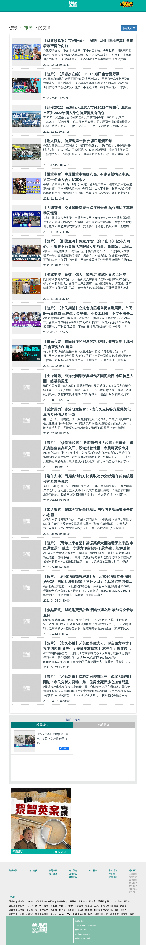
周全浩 (29, 910)
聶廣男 (45, 914)
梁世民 (101, 901)
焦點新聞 (13, 870)
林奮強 (124, 914)
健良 (37, 914)
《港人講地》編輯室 (44, 901)
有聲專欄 (53, 870)
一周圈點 (71, 901)
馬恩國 (21, 910)
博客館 (112, 873)
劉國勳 (88, 910)
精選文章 (114, 914)
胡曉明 (53, 905)
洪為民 (45, 910)
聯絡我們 (133, 886)
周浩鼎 (62, 905)
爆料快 (132, 892)
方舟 (37, 910)
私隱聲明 (133, 873)
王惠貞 (97, 905)
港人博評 (113, 870)
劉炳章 (92, 901)
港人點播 (33, 870)
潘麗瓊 (114, 905)
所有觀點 (73, 876)
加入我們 (133, 883)
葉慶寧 (123, 905)
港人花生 (93, 870)
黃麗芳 (123, 910)
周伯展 (106, 905)
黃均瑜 (71, 910)
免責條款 (133, 876)
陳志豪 (104, 914)
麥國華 (21, 905)
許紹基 (12, 905)
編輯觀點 (73, 873)
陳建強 (12, 910)
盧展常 (53, 914)
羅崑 (90, 914)
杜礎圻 (29, 914)
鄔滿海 (80, 905)
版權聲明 (133, 879)
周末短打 (82, 901)
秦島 (46, 905)
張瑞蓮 (21, 901)
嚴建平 (12, 914)
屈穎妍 (12, 901)
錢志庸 (80, 910)
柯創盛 (97, 910)
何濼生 (118, 901)
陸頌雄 (114, 910)
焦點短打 (61, 901)
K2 (76, 914)
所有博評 (113, 876)
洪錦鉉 (106, 910)
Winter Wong (65, 914)
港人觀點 (73, 870)
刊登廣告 (133, 889)
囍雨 (132, 914)
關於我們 (133, 870)
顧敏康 (29, 901)
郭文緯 (29, 905)
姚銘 (97, 914)
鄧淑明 (53, 910)
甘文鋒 (21, 914)
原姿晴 (127, 901)
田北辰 (71, 905)
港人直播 (53, 873)
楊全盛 (62, 910)
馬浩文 (110, 901)
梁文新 (83, 914)
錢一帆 (38, 905)
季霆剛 (88, 905)
